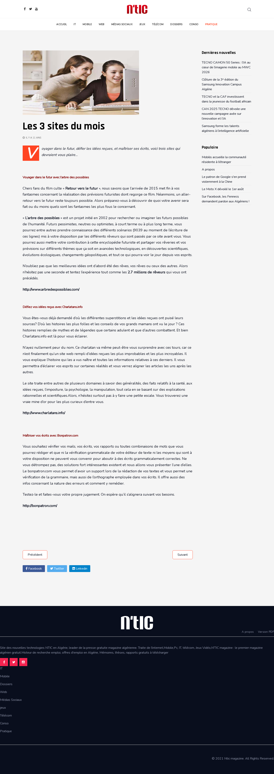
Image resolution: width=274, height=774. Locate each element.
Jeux (142, 24)
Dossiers (176, 24)
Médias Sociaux (122, 24)
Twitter (58, 568)
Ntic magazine (234, 758)
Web (102, 24)
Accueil (61, 24)
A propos (248, 632)
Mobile (87, 24)
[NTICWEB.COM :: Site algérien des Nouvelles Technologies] (137, 9)
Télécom (157, 24)
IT (75, 24)
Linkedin (81, 568)
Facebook (34, 568)
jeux (3, 707)
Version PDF (266, 632)
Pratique (211, 24)
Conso (194, 24)
